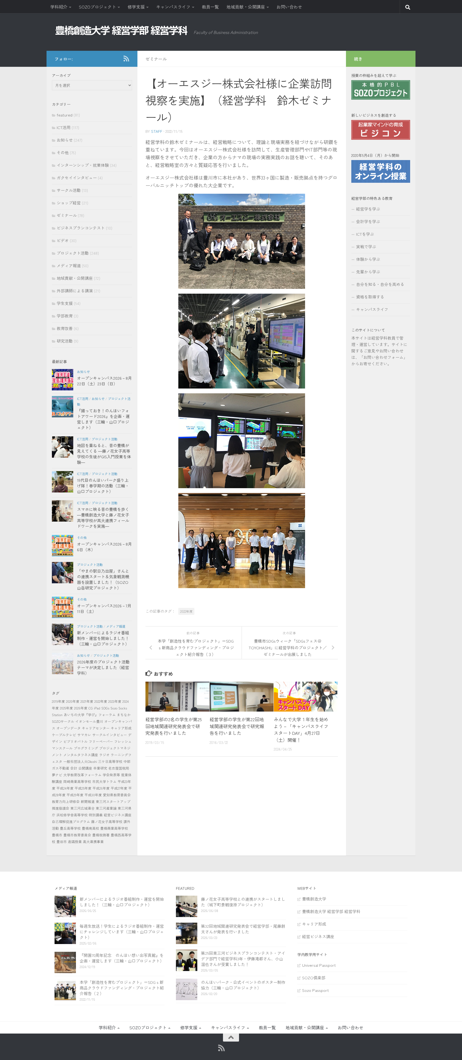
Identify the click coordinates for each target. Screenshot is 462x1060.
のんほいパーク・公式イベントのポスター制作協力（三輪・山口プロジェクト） (243, 985)
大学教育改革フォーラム (82, 774)
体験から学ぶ (368, 259)
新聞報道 (88, 801)
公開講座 (85, 768)
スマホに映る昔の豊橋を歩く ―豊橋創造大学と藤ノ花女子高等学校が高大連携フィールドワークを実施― (103, 517)
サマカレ (84, 734)
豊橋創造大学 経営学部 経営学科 (331, 911)
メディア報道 (69, 265)
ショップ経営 (69, 202)
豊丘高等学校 (70, 828)
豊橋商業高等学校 (114, 828)
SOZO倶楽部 (313, 977)
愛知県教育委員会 (117, 794)
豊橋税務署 (101, 834)
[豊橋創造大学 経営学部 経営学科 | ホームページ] (121, 30)
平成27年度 (119, 788)
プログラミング (86, 748)
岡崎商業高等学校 (77, 781)
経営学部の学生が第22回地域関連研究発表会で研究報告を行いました (237, 726)
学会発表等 (111, 774)
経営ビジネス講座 (118, 814)
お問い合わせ (289, 6)
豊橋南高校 (90, 828)
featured (64, 115)
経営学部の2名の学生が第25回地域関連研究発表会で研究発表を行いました (173, 726)
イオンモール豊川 (89, 721)
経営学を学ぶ (368, 209)
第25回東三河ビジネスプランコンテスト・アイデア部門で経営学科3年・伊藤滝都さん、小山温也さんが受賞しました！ (243, 958)
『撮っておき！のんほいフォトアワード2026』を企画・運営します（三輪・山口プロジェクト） (103, 419)
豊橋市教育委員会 (77, 834)
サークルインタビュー (109, 734)
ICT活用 (64, 127)
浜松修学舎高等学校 (72, 814)
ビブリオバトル (75, 741)
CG (90, 707)
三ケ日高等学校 (110, 761)
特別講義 (96, 814)
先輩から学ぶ (368, 271)
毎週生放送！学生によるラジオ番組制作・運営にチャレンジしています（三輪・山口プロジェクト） (122, 931)
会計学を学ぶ (368, 221)
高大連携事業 (93, 841)
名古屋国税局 (118, 768)
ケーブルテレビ (64, 734)
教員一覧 (210, 6)
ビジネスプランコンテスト (81, 228)
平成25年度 (83, 788)
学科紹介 (58, 6)
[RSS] (126, 58)
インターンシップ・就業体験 (83, 165)
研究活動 (65, 341)
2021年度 (86, 701)
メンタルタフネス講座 (80, 754)
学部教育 (65, 316)
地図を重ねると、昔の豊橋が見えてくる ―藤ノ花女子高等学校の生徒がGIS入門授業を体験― (104, 453)
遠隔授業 (75, 841)
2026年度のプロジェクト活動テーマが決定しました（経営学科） (103, 667)
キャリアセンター (96, 728)
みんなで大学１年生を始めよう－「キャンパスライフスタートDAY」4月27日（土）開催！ (301, 729)
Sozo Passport (315, 990)
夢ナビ (57, 774)
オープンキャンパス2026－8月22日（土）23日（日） (104, 380)
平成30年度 (93, 794)
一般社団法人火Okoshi (80, 761)
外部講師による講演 (75, 290)
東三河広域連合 (82, 808)
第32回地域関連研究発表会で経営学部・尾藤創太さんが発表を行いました (243, 928)
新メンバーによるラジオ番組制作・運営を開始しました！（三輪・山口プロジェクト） (103, 638)
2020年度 (72, 701)
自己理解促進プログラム (71, 821)
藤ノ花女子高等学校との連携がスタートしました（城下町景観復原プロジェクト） (243, 901)
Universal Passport (319, 965)
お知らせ (65, 140)
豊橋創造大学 (314, 899)
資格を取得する (370, 297)
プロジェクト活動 (73, 253)
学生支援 (65, 303)
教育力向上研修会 (66, 801)
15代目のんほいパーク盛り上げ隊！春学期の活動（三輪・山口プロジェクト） (103, 485)
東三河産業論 (106, 808)
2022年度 (186, 611)
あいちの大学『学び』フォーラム (90, 714)
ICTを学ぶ (365, 234)
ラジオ (104, 754)
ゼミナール (156, 59)
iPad (97, 707)
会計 (73, 768)
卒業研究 (100, 768)
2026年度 (80, 707)
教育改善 (65, 328)
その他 (63, 152)
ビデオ (63, 240)
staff (156, 131)
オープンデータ (68, 728)
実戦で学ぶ (366, 246)
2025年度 (66, 707)
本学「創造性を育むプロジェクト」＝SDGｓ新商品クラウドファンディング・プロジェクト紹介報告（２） (122, 987)
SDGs (105, 707)
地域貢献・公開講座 (245, 6)
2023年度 (114, 701)
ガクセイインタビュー (77, 177)
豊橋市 (57, 834)
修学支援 (136, 6)
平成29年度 (75, 794)
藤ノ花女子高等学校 (106, 821)
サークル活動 (69, 190)
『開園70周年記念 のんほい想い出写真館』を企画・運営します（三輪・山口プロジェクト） (122, 958)
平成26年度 (101, 788)
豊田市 (61, 841)
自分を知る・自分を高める (380, 284)
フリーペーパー (101, 741)
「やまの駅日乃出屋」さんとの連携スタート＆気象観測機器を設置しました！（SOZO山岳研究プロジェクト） (103, 579)
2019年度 (58, 701)
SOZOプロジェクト (97, 6)
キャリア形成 (121, 728)
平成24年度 (65, 788)
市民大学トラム (104, 781)
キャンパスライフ (173, 6)
